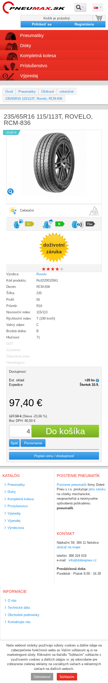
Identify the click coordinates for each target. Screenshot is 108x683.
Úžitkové (47, 91)
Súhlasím (67, 677)
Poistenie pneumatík (72, 485)
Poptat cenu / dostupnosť (54, 456)
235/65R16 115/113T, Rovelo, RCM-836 (33, 98)
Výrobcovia (16, 528)
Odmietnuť (42, 677)
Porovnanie (33, 443)
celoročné (67, 91)
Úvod (9, 91)
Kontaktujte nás (19, 622)
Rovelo (41, 274)
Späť (14, 443)
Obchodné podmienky (23, 615)
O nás (12, 600)
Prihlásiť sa (41, 24)
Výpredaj (29, 75)
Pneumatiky (27, 91)
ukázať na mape (68, 547)
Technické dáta (19, 607)
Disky (12, 492)
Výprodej (14, 521)
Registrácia (84, 24)
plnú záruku (97, 489)
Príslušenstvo (33, 65)
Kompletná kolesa (21, 499)
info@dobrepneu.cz (83, 560)
